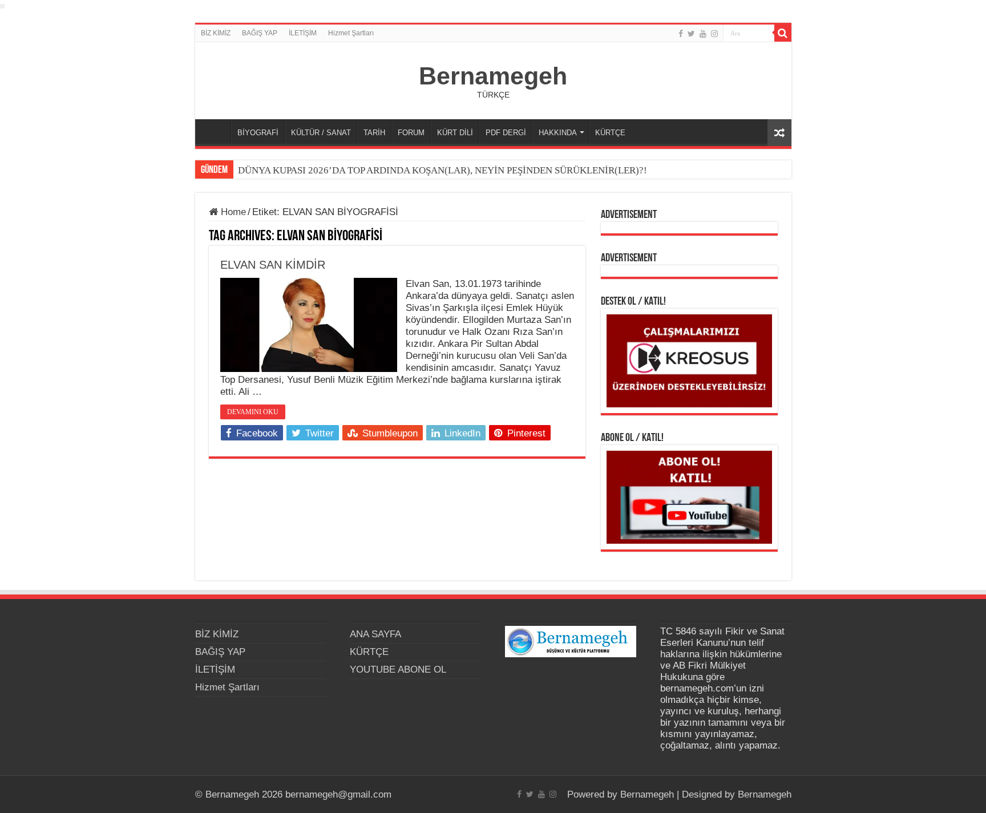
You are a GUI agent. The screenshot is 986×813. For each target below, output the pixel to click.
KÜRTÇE (610, 132)
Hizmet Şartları (351, 33)
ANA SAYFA (216, 131)
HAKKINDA (558, 132)
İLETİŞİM (303, 33)
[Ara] (782, 33)
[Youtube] (703, 34)
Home (232, 212)
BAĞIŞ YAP (259, 33)
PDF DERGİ (506, 132)
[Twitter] (691, 34)
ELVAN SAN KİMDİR (272, 264)
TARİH (374, 132)
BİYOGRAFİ (257, 132)
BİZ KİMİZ (216, 33)
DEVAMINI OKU (252, 412)
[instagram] (714, 34)
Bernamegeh (493, 76)
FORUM (411, 132)
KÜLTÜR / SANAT (321, 132)
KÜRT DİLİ (455, 132)
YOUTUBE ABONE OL (398, 669)
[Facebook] (680, 34)
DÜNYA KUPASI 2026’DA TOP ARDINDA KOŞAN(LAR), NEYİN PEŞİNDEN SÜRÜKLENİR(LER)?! (442, 170)
